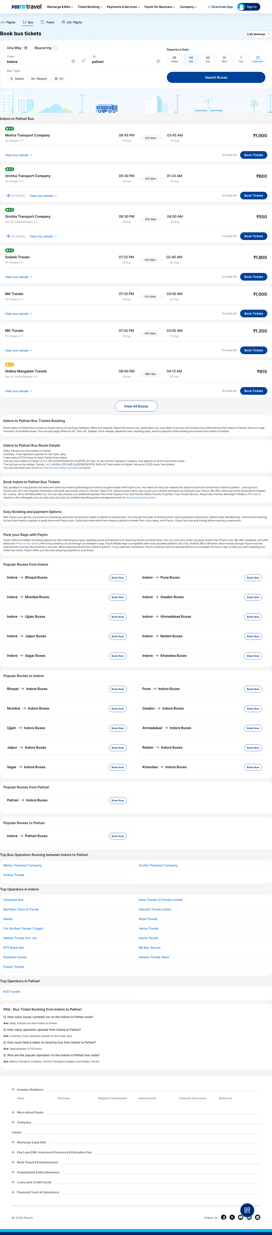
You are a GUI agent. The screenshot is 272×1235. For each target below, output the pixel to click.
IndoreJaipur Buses (26, 636)
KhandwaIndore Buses (164, 767)
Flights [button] (11, 22)
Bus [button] (30, 22)
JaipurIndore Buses (26, 747)
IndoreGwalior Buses (163, 597)
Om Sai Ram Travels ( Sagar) (23, 928)
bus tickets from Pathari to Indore (58, 467)
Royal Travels (148, 919)
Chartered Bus (13, 899)
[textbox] (41, 62)
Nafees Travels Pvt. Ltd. (20, 938)
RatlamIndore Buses (162, 747)
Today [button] (174, 61)
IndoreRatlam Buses (162, 636)
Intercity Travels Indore (155, 909)
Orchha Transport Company (158, 865)
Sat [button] (191, 61)
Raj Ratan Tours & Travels (21, 909)
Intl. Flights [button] (74, 22)
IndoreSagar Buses (26, 655)
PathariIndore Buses (27, 800)
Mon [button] (224, 61)
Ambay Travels (13, 875)
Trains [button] (50, 22)
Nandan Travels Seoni (154, 957)
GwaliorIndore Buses (163, 708)
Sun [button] (207, 61)
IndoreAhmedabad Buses (166, 616)
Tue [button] (241, 61)
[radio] (18, 47)
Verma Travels (149, 928)
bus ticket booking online (141, 497)
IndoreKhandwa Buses (164, 655)
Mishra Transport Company (22, 865)
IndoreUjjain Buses (26, 616)
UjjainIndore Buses (26, 728)
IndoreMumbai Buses (28, 597)
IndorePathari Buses (27, 836)
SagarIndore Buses (26, 767)
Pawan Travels (13, 966)
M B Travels (11, 991)
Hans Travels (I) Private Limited (161, 899)
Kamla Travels (148, 938)
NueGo (8, 919)
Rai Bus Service (149, 947)
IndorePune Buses (161, 577)
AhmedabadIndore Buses (166, 728)
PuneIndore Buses (161, 689)
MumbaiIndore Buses (28, 708)
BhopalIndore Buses (27, 689)
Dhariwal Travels (15, 957)
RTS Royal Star (13, 947)
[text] (8, 22)
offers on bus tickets (28, 543)
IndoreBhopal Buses (27, 577)
